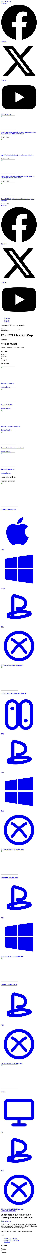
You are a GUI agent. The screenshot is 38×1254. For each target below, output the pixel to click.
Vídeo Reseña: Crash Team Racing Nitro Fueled (12, 447)
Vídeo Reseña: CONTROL (7, 404)
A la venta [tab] (11, 481)
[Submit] (19, 329)
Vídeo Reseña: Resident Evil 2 (8, 469)
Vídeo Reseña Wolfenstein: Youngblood (10, 426)
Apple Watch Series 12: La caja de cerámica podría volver (17, 155)
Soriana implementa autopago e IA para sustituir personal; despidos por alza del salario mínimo (17, 177)
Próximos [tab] (4, 481)
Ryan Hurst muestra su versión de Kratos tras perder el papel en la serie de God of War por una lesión (18, 133)
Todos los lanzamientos (8, 1211)
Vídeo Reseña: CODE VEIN (7, 383)
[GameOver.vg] (6, 1)
